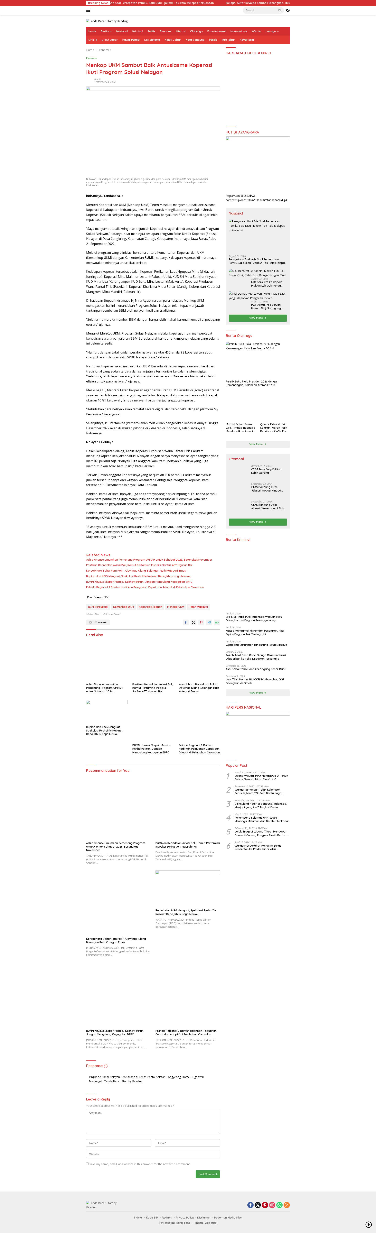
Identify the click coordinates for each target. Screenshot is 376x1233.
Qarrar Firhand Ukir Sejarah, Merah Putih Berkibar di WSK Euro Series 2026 (274, 427)
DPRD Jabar (110, 39)
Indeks (138, 1217)
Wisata (256, 31)
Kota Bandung (195, 39)
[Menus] (88, 10)
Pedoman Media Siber (228, 1217)
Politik (151, 31)
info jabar (228, 39)
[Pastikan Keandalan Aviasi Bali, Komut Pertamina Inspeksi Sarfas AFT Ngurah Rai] (153, 660)
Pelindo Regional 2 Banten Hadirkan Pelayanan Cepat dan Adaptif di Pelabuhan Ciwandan (145, 587)
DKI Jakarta (152, 39)
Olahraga (196, 31)
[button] (280, 10)
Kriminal (137, 31)
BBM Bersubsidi (98, 607)
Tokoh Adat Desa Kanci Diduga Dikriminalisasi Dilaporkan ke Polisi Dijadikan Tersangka (256, 656)
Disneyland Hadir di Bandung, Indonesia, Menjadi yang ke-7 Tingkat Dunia (261, 805)
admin (97, 79)
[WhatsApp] (279, 1205)
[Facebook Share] (186, 622)
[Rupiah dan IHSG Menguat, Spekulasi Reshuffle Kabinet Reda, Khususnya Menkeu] (107, 711)
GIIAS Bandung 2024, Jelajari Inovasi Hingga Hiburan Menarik (266, 488)
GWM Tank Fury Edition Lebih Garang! (266, 470)
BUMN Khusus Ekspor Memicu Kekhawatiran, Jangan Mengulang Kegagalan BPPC (139, 582)
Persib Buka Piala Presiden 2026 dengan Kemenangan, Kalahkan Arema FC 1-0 (252, 383)
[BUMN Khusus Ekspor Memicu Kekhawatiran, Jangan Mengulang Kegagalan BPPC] (153, 721)
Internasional (238, 31)
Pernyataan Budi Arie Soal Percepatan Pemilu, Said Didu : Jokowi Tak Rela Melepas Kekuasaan (115, 3)
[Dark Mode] (288, 10)
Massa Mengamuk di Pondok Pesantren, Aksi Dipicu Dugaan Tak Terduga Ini (255, 632)
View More (256, 318)
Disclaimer (204, 1217)
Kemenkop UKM (123, 607)
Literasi (180, 31)
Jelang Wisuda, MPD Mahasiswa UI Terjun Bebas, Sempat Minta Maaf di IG (261, 777)
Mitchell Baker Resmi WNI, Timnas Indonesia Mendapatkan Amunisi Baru (240, 427)
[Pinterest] (265, 1205)
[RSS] (287, 1205)
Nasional (122, 31)
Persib (213, 39)
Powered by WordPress (174, 1223)
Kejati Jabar (173, 39)
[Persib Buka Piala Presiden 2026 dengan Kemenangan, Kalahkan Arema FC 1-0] (258, 360)
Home (92, 31)
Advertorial (247, 39)
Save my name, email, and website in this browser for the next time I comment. (139, 1164)
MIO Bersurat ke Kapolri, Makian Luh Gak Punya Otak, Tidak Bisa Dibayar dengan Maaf (267, 283)
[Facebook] (250, 1205)
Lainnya (271, 31)
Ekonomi (165, 31)
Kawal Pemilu (131, 39)
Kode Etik (152, 1217)
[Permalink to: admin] (89, 80)
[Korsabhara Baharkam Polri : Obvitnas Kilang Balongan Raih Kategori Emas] (199, 660)
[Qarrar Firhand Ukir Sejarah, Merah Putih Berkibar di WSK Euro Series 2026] (275, 405)
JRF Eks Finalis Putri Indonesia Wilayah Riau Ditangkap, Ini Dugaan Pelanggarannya (254, 618)
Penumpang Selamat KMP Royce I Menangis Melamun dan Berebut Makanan (262, 819)
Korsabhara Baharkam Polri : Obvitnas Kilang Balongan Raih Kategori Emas (136, 570)
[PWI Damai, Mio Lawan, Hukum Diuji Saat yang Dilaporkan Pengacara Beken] (258, 295)
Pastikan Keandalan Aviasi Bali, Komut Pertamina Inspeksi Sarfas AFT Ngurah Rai (139, 565)
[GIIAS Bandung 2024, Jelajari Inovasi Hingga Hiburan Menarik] (238, 490)
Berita (105, 31)
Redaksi (167, 1217)
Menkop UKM (175, 607)
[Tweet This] (193, 622)
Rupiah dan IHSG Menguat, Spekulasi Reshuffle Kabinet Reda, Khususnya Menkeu (138, 576)
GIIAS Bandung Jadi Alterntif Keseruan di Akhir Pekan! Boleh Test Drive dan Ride (268, 506)
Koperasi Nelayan (150, 607)
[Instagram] (272, 1205)
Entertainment (216, 31)
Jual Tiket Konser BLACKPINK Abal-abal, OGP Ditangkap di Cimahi (255, 681)
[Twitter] (258, 1205)
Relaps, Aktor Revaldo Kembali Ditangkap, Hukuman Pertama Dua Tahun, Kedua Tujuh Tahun (257, 3)
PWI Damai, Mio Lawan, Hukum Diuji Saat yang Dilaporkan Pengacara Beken (266, 306)
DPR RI (93, 39)
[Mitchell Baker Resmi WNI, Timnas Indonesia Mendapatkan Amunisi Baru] (240, 405)
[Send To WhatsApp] (217, 622)
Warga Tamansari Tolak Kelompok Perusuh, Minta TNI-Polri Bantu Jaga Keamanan (258, 791)
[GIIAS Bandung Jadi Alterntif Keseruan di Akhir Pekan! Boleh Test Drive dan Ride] (238, 507)
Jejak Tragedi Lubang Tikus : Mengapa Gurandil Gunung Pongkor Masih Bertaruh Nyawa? (262, 833)
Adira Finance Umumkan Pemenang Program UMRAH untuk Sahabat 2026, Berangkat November (149, 559)
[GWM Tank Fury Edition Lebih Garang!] (238, 472)
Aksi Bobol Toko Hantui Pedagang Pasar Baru (256, 669)
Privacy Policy (185, 1217)
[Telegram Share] (209, 622)
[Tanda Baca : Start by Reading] (106, 21)
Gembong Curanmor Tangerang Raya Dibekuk (256, 645)
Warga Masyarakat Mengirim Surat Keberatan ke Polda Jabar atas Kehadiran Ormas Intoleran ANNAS (258, 847)
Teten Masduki (198, 607)
